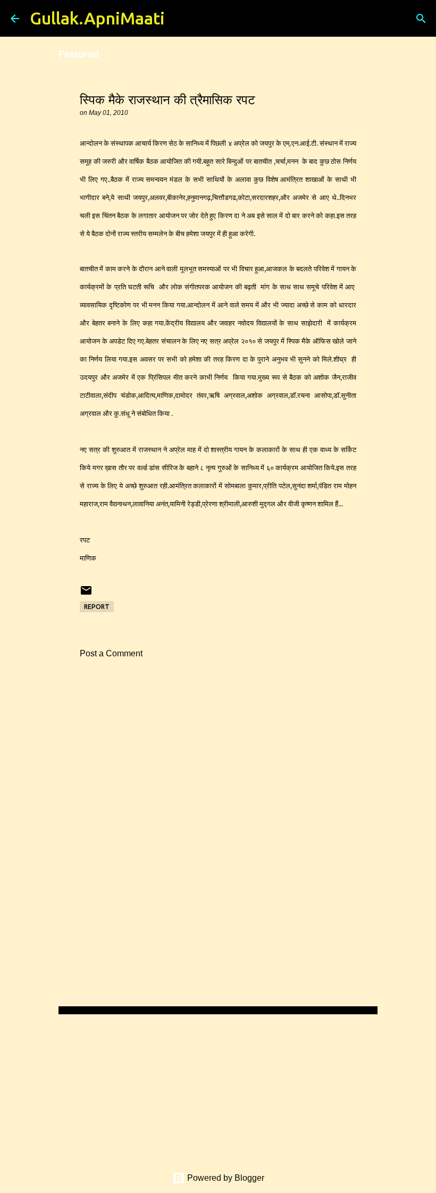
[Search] (179, 18)
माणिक (88, 558)
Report (97, 606)
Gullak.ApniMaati (97, 18)
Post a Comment (111, 653)
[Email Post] (86, 594)
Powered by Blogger (224, 1177)
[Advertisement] (218, 765)
